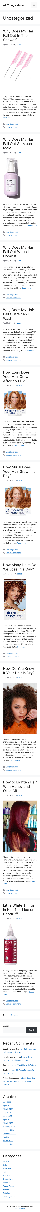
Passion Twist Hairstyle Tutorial (23, 1065)
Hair (4, 1172)
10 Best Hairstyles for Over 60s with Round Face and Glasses (19, 1081)
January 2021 (8, 1144)
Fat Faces (7, 1168)
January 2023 (8, 1130)
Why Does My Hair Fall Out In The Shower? (18, 35)
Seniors (6, 1190)
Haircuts (6, 1175)
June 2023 (7, 1116)
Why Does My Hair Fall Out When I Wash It (18, 314)
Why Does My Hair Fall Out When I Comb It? (18, 251)
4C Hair (6, 1161)
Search (6, 1026)
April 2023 (7, 1120)
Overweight (8, 1179)
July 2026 (7, 1102)
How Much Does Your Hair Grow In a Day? (19, 471)
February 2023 (9, 1127)
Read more (7, 118)
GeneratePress (20, 1209)
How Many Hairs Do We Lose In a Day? (19, 567)
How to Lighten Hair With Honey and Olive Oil (20, 786)
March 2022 (8, 1141)
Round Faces (8, 1186)
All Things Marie (13, 5)
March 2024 (8, 1109)
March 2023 (8, 1123)
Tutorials (6, 1193)
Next (17, 1015)
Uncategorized (12, 124)
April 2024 (7, 1105)
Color (5, 1165)
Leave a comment (13, 127)
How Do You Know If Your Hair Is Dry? (18, 670)
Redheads (7, 1183)
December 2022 (9, 1134)
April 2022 (7, 1137)
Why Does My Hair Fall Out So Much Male (18, 143)
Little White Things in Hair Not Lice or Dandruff (19, 909)
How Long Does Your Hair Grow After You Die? (16, 376)
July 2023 (7, 1113)
